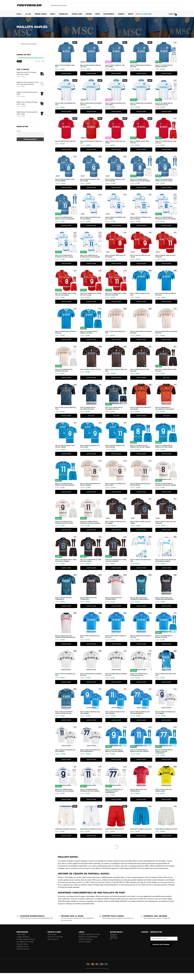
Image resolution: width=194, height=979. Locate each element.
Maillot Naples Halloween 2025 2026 (65, 408)
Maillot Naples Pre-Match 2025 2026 (140, 560)
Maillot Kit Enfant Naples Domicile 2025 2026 (88, 332)
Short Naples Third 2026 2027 (114, 829)
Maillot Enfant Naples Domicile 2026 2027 (140, 66)
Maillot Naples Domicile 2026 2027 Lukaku (90, 180)
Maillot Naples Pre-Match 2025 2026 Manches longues (165, 560)
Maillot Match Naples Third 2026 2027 (91, 142)
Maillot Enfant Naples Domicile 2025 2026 (65, 332)
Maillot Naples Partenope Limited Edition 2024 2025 (64, 712)
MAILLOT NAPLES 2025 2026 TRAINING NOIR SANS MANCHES (164, 598)
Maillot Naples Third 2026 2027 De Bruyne (165, 256)
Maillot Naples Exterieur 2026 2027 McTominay (90, 218)
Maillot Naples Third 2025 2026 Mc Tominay (115, 522)
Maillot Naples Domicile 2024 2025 (90, 636)
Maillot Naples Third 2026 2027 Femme (115, 142)
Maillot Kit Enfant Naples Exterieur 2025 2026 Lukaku (64, 522)
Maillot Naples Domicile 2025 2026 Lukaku (90, 446)
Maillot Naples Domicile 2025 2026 (140, 294)
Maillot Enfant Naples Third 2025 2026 (139, 370)
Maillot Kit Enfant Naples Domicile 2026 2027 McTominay (140, 180)
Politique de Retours (86, 939)
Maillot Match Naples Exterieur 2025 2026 (141, 332)
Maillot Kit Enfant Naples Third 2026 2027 (165, 142)
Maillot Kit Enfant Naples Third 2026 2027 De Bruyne (115, 294)
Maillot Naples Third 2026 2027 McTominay (115, 256)
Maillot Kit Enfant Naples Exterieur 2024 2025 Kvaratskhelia (114, 791)
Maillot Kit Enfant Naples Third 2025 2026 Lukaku (90, 560)
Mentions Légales (85, 942)
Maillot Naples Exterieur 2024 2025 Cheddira (65, 750)
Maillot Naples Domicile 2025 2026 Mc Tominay (65, 446)
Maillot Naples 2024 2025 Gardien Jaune (163, 790)
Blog (18, 951)
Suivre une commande (55, 937)
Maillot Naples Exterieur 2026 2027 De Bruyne (140, 218)
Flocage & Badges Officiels (26, 939)
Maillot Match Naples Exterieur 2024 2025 (91, 674)
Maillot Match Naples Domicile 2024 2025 (115, 636)
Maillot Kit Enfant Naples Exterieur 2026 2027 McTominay (165, 218)
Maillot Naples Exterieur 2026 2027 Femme (115, 104)
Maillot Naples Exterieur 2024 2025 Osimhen (165, 712)
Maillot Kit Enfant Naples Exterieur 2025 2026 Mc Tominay (165, 484)
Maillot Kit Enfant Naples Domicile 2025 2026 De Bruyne (64, 484)
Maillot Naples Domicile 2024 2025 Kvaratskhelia (140, 712)
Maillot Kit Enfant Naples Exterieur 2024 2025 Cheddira (89, 790)
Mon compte (52, 934)
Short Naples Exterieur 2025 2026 (166, 829)
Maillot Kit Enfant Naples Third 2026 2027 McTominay (65, 294)
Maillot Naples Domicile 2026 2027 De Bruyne (115, 180)
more (57, 843)
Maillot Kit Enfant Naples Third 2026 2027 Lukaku (90, 294)
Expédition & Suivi (23, 946)
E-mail (18, 131)
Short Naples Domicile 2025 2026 (140, 829)
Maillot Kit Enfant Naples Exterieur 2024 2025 (138, 674)
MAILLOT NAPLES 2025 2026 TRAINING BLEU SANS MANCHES (139, 598)
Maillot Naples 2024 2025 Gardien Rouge (138, 790)
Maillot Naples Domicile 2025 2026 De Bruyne (115, 446)
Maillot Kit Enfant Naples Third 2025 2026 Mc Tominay (65, 560)
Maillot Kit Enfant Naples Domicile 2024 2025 (164, 636)
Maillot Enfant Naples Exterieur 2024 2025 (116, 674)
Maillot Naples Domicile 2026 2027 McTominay (65, 180)
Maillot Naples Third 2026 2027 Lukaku (140, 256)
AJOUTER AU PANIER (66, 73)
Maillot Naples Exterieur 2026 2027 (65, 104)
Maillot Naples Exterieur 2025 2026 (115, 332)
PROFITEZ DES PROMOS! (161, 945)
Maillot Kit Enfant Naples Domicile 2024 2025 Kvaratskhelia (164, 751)
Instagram (113, 934)
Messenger (114, 938)
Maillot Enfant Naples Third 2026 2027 (139, 142)
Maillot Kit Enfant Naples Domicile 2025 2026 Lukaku (164, 446)
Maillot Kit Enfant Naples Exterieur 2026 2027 (164, 104)
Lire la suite (166, 377)
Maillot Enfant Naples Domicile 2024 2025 (140, 636)
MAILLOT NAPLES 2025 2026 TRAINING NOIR (88, 598)
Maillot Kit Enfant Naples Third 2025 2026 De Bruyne (115, 560)
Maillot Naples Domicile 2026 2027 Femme (115, 66)
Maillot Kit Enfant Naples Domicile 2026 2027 (164, 66)
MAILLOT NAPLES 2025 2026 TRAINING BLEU (63, 598)
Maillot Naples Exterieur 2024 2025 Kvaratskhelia (90, 750)
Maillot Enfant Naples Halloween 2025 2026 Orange (164, 408)
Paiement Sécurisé (23, 949)
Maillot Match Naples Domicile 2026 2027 (90, 66)
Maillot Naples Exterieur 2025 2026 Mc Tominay (90, 484)
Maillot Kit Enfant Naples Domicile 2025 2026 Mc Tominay (140, 446)
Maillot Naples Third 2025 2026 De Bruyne (165, 522)
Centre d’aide (21, 934)
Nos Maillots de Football (25, 942)
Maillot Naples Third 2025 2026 (90, 369)
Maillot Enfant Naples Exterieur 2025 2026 (166, 332)
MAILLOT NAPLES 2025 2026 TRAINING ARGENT (113, 598)
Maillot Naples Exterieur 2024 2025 (65, 674)
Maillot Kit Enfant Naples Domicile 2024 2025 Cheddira (139, 750)
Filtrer (19, 61)
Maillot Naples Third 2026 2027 (65, 141)
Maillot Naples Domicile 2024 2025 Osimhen (90, 712)
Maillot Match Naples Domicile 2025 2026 (165, 294)
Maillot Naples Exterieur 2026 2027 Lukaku (115, 218)
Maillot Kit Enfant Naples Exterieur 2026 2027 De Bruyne (90, 256)
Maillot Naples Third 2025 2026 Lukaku (140, 522)
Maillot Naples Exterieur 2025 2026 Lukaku (115, 484)
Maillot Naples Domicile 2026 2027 (65, 66)
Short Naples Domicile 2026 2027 (65, 829)
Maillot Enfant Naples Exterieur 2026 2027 (141, 104)
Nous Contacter (53, 939)
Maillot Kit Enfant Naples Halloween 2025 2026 (114, 408)
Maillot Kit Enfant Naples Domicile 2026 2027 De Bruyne (64, 218)
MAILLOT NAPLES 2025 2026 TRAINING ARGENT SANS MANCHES (65, 636)
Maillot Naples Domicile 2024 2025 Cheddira (115, 712)
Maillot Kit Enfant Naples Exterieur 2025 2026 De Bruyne (90, 522)
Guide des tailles (22, 944)
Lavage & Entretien (23, 937)
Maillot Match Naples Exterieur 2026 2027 (91, 104)
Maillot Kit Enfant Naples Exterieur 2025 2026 (63, 370)
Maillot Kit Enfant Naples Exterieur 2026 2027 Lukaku (64, 256)
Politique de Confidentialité (88, 937)
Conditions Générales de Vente (89, 934)
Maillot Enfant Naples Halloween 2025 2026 (87, 408)
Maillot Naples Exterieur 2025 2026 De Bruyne (140, 484)
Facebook (113, 936)
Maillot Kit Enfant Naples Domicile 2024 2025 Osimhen (114, 750)
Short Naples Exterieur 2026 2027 (91, 829)
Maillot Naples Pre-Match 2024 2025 (165, 674)
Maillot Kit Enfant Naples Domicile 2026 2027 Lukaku (164, 180)
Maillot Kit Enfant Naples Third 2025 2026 (165, 370)
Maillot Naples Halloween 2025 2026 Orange (140, 408)
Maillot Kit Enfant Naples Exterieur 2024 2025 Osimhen (64, 790)
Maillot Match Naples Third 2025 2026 (116, 370)
